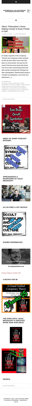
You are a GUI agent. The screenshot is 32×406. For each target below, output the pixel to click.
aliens (10, 83)
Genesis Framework (12, 400)
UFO (19, 91)
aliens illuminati (15, 84)
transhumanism (13, 91)
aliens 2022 (15, 83)
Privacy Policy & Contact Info (11, 273)
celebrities (23, 88)
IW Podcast (7, 81)
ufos (22, 91)
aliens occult (25, 84)
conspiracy (5, 89)
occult (19, 89)
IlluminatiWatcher (16, 11)
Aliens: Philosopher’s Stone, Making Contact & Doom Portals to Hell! (15, 28)
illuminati (13, 89)
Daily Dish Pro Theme (21, 398)
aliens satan (16, 86)
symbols (4, 91)
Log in (16, 401)
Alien (5, 83)
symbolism (25, 89)
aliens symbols (14, 88)
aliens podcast (6, 86)
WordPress (23, 400)
